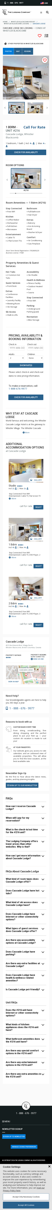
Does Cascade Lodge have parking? (20, 953)
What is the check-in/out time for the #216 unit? (22, 831)
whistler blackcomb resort (23, 22)
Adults (11, 354)
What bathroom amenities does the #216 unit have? (23, 1040)
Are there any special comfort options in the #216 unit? (22, 1052)
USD (46, 3)
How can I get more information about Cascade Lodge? (23, 857)
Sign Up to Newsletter (15, 1137)
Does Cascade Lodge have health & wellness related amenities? (20, 978)
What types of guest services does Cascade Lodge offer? (22, 930)
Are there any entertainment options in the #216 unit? (21, 1063)
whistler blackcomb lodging (16, 24)
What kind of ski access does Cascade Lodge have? (22, 903)
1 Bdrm (13, 544)
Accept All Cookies (26, 1205)
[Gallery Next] (47, 108)
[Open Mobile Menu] (41, 12)
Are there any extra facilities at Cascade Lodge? (23, 965)
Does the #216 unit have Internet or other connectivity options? (22, 1013)
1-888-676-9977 (18, 388)
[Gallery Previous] (5, 108)
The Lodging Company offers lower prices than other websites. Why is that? (22, 844)
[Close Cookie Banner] (49, 1167)
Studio (12, 485)
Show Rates (26, 365)
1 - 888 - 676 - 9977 (26, 1113)
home (5, 22)
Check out (32, 344)
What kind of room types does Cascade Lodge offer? (22, 880)
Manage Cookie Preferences (24, 1147)
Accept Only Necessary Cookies (26, 1197)
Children (31, 354)
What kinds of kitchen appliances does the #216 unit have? (22, 1027)
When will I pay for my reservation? (17, 819)
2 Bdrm (13, 603)
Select (38, 507)
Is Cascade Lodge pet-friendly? (23, 989)
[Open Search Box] (47, 12)
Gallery (38, 480)
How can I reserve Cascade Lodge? (21, 807)
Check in (12, 344)
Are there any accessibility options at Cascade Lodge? (21, 941)
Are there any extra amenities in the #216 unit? (23, 1075)
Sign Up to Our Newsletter (23, 785)
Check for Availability (26, 152)
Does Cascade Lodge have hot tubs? (22, 892)
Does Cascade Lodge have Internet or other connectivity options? (22, 917)
